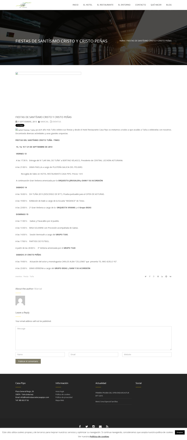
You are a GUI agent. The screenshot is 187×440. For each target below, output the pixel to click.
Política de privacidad (64, 397)
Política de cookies (63, 394)
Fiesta (26, 276)
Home (122, 40)
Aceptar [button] (180, 432)
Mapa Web (60, 400)
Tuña (32, 276)
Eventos (56, 121)
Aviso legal (60, 391)
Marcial (44, 121)
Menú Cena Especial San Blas (107, 401)
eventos (18, 276)
